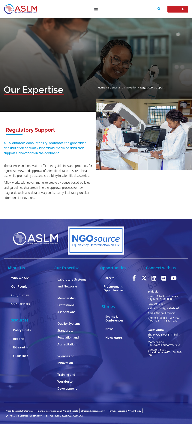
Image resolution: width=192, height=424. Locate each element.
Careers (109, 278)
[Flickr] (163, 278)
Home (101, 87)
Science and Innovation (122, 87)
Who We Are (20, 278)
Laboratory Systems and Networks (71, 282)
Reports (18, 339)
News (109, 329)
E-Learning (20, 347)
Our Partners (20, 304)
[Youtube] (173, 278)
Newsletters (114, 338)
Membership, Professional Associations (66, 305)
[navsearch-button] (159, 9)
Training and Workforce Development (67, 382)
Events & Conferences (114, 318)
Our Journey (20, 295)
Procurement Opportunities (114, 288)
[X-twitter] (144, 278)
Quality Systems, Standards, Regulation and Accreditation (69, 334)
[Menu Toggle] (96, 9)
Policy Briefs (22, 330)
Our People (19, 286)
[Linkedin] (153, 278)
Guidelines (20, 356)
